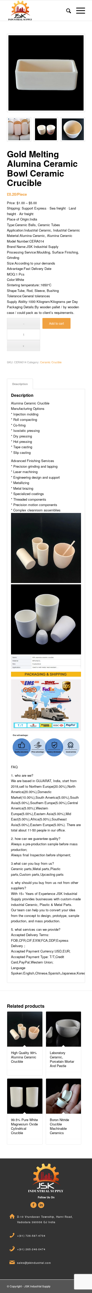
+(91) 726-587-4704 (31, 1235)
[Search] (66, 10)
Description (20, 384)
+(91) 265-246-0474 (31, 1249)
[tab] (20, 384)
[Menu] (78, 10)
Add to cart (56, 323)
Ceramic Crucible (51, 362)
